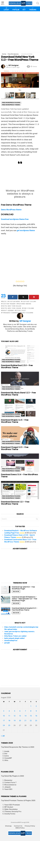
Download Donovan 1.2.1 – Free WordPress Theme (15, 502)
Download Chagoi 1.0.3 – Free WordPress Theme (14, 448)
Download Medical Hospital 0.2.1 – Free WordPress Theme (24, 609)
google (7, 643)
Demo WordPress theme (11, 210)
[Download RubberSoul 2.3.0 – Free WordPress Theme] (20, 355)
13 (20, 716)
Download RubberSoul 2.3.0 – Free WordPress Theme (17, 366)
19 (14, 721)
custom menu (14, 301)
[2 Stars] (18, 281)
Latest (6, 10)
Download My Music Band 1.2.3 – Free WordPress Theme (18, 393)
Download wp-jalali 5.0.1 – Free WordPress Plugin (23, 588)
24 (4, 725)
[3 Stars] (20, 281)
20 (20, 721)
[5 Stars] (23, 281)
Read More (16, 591)
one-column (28, 308)
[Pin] (34, 297)
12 (14, 716)
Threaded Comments (10, 313)
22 (31, 721)
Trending (32, 10)
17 (4, 721)
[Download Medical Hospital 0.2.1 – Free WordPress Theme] (5, 611)
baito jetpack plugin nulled (14, 638)
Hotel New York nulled (11, 306)
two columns (27, 313)
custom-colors (29, 301)
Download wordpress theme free (15, 219)
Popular (16, 10)
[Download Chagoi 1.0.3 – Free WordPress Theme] (20, 437)
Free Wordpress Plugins (11, 360)
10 (4, 716)
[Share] (13, 297)
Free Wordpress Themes (11, 362)
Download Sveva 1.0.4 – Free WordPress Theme (19, 475)
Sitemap (8, 826)
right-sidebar (8, 310)
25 (9, 725)
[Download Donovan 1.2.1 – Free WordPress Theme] (20, 492)
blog (4, 301)
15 (31, 716)
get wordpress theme (26, 230)
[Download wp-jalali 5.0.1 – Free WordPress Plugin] (5, 590)
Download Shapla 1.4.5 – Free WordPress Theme (14, 421)
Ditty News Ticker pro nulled (15, 636)
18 (9, 721)
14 (25, 716)
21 (25, 721)
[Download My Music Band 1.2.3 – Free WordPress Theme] (20, 383)
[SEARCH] (38, 3)
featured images (24, 304)
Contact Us (18, 826)
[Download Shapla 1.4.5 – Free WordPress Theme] (20, 410)
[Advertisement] (20, 32)
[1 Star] (16, 281)
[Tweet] (23, 297)
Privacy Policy (30, 826)
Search (37, 519)
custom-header (9, 304)
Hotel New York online (11, 308)
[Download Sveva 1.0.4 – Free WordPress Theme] (20, 464)
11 (9, 716)
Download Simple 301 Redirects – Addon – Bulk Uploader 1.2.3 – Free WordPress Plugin (24, 599)
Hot (24, 10)
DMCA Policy (20, 828)
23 (36, 721)
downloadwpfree (10, 640)
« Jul (3, 736)
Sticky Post (21, 310)
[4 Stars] (22, 281)
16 (36, 716)
